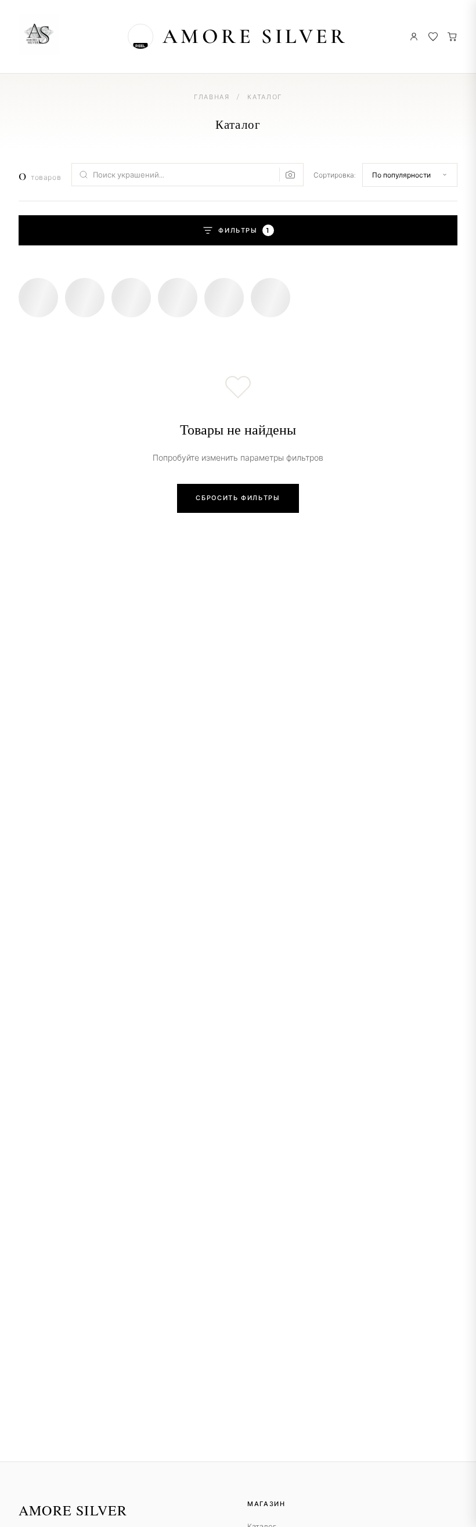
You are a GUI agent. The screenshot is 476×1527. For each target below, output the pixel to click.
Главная (212, 97)
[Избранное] (433, 36)
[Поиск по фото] (287, 175)
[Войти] (414, 36)
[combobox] (187, 174)
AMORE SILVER (255, 36)
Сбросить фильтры (238, 498)
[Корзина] (452, 36)
